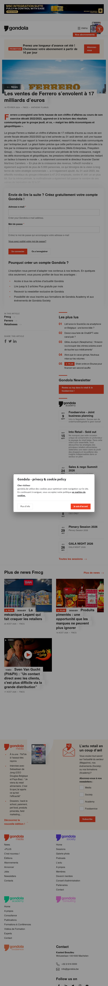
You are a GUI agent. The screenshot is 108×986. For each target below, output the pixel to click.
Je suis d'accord (81, 506)
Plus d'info (25, 506)
